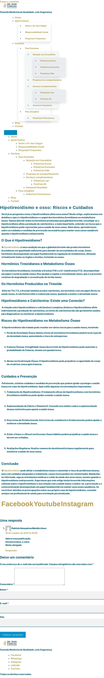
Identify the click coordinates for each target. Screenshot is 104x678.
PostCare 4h (46, 99)
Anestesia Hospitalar (42, 105)
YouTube (15, 669)
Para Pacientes (32, 48)
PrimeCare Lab (47, 92)
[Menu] (10, 132)
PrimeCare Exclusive (49, 67)
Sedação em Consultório (44, 54)
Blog (17, 123)
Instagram (16, 662)
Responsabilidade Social (36, 32)
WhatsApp (16, 658)
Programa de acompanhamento (45, 80)
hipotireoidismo (12, 247)
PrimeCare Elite (47, 73)
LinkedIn (15, 665)
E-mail (4, 603)
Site (2, 617)
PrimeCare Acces (48, 61)
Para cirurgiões (32, 112)
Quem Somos (22, 21)
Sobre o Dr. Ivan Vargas (36, 26)
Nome (4, 589)
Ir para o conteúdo (9, 2)
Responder (11, 550)
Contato (19, 126)
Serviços (19, 43)
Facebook (16, 655)
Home (18, 17)
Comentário (7, 584)
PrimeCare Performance (43, 118)
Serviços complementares (45, 86)
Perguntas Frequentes (35, 38)
